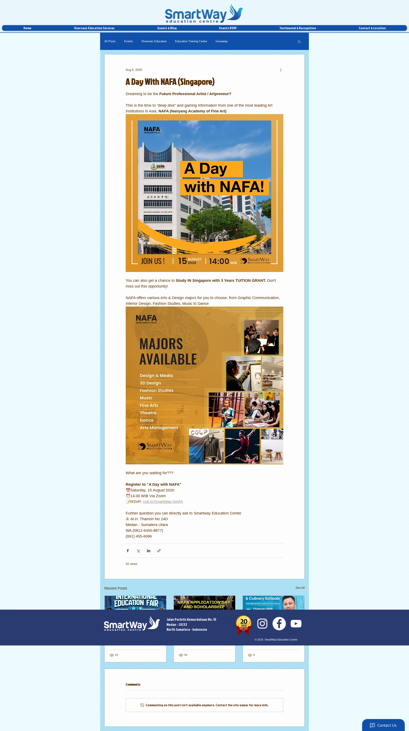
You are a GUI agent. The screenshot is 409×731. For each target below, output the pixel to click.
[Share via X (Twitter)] (138, 551)
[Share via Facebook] (128, 551)
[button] (299, 41)
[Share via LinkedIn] (149, 551)
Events (128, 41)
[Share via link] (159, 551)
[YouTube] (296, 623)
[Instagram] (262, 623)
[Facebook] (279, 623)
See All (300, 587)
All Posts (110, 41)
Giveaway (222, 41)
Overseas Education (154, 41)
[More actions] (280, 69)
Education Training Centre (191, 41)
